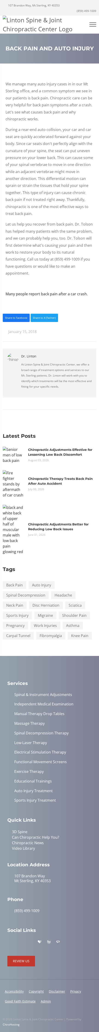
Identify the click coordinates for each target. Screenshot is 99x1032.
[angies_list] (58, 942)
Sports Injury (17, 615)
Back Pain (14, 585)
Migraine (45, 615)
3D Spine (19, 831)
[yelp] (30, 942)
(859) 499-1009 (86, 11)
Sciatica (75, 605)
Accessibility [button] (14, 991)
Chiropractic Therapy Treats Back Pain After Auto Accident (60, 481)
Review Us (21, 961)
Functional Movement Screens (40, 762)
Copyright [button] (36, 991)
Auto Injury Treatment (33, 790)
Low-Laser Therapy (30, 742)
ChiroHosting (11, 1024)
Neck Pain (14, 605)
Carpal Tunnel (18, 635)
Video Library (23, 848)
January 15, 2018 (22, 331)
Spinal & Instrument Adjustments (43, 694)
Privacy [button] (75, 991)
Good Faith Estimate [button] (20, 1001)
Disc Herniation (45, 605)
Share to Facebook (16, 317)
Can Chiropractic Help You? (35, 837)
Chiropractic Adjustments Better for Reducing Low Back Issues (58, 526)
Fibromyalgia (51, 635)
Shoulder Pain (74, 615)
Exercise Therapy (29, 771)
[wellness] (49, 942)
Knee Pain (79, 635)
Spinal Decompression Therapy (41, 733)
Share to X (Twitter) (44, 317)
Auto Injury (41, 585)
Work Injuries (45, 625)
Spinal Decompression (25, 595)
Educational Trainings (33, 781)
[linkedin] (67, 942)
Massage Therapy (29, 723)
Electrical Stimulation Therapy (40, 752)
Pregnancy (15, 625)
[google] (9, 942)
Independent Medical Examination (43, 704)
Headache (63, 595)
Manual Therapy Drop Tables (39, 713)
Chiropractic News (28, 842)
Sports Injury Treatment (35, 800)
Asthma (72, 625)
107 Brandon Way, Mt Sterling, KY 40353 (33, 5)
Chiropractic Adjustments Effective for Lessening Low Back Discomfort (60, 452)
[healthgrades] (39, 942)
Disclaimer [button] (57, 991)
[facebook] (19, 942)
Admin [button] (46, 1001)
